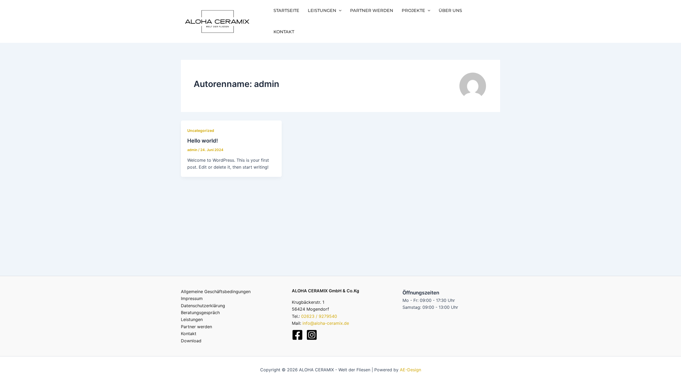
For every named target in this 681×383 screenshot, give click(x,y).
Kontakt (283, 31)
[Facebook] (297, 334)
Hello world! (202, 141)
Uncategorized (200, 130)
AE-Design (410, 369)
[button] (339, 10)
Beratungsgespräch (200, 312)
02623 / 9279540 (319, 316)
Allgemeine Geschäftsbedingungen (216, 291)
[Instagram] (311, 334)
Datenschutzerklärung (203, 305)
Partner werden (371, 10)
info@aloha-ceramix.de (325, 323)
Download (191, 340)
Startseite (286, 10)
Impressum (192, 298)
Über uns (450, 10)
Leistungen (322, 10)
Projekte (413, 10)
